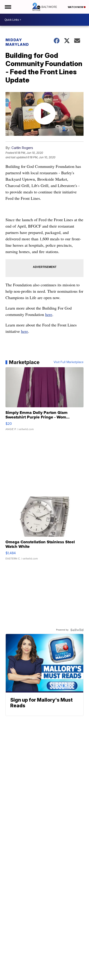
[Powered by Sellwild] (77, 629)
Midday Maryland (17, 42)
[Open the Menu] (7, 7)
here (48, 314)
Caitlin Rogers (22, 148)
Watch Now (76, 7)
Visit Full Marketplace (69, 362)
